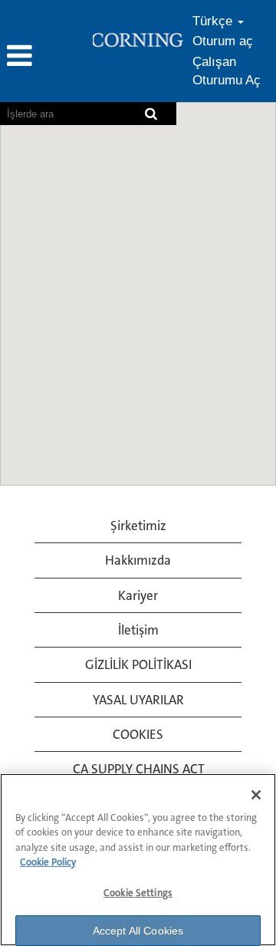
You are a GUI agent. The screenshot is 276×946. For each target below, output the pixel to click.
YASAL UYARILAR (138, 699)
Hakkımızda (138, 560)
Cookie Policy (48, 862)
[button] (46, 57)
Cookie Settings (138, 892)
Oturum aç (222, 41)
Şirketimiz (138, 525)
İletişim (138, 629)
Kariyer (138, 595)
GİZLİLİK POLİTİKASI (138, 664)
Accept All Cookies (138, 931)
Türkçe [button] (214, 21)
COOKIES (138, 734)
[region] (138, 859)
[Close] (256, 795)
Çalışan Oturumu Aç (226, 70)
